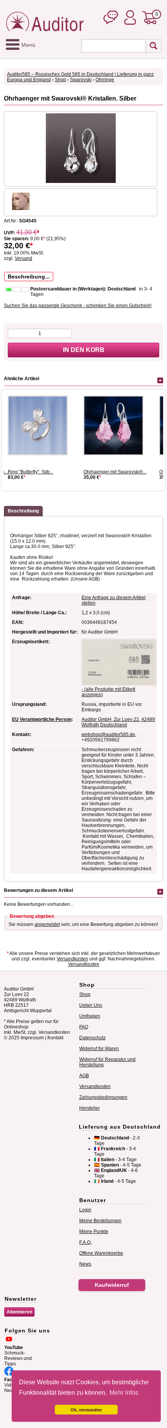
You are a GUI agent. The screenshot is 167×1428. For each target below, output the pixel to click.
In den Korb (83, 350)
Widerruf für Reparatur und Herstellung (107, 1062)
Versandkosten (72, 959)
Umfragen (89, 1016)
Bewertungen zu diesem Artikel (38, 890)
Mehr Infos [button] (124, 1392)
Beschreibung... (29, 276)
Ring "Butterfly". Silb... (30, 472)
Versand (23, 258)
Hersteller (89, 1108)
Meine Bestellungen (100, 1220)
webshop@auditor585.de (108, 734)
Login (85, 1210)
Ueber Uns (90, 1005)
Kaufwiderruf (112, 1285)
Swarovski (81, 79)
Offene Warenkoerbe (101, 1253)
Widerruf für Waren (99, 1048)
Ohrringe (105, 79)
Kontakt (55, 1037)
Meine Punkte (93, 1231)
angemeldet (47, 924)
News (85, 1264)
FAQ (83, 1027)
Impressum (32, 1037)
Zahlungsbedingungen (103, 1097)
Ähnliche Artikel (21, 378)
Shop (60, 79)
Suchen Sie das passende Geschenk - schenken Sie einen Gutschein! (77, 305)
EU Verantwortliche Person (41, 719)
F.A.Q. (85, 1242)
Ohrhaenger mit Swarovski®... (115, 472)
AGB (84, 1075)
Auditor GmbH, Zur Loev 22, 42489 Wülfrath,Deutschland (118, 722)
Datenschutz (92, 1037)
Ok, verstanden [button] (86, 1410)
